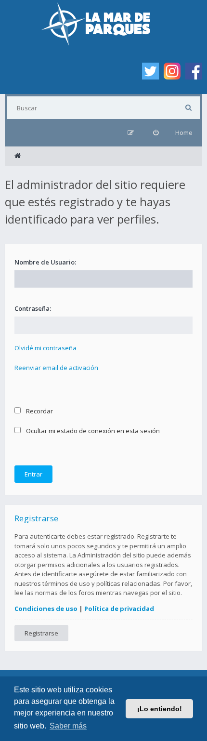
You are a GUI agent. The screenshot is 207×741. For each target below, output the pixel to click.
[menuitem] (155, 132)
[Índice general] (17, 156)
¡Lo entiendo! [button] (159, 709)
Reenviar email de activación (56, 367)
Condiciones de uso (46, 608)
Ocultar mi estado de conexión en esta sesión (92, 430)
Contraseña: (32, 308)
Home (184, 132)
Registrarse (41, 633)
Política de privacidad (119, 608)
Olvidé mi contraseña (45, 348)
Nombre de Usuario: (45, 262)
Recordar (39, 411)
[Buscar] (188, 107)
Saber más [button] (68, 726)
